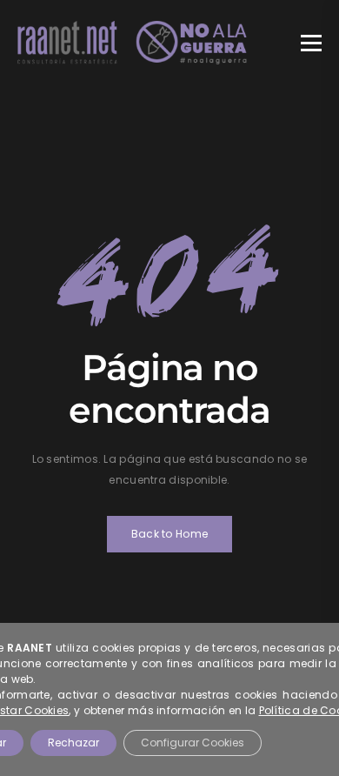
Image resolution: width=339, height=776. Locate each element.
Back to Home (170, 533)
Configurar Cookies (192, 742)
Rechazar (73, 742)
